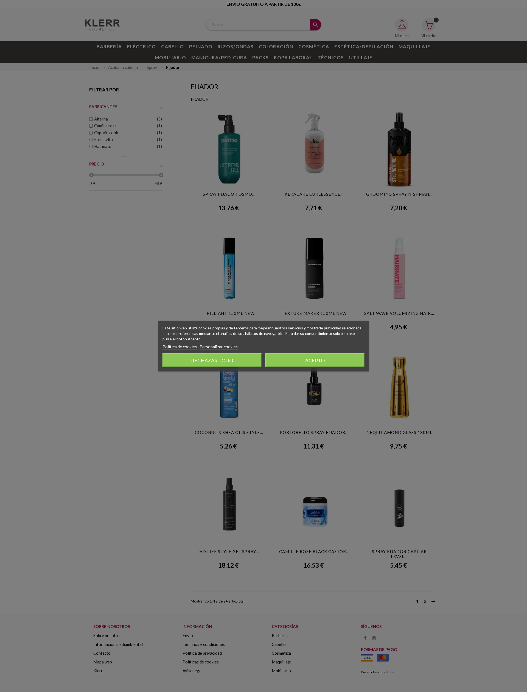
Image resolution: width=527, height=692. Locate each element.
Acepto (315, 360)
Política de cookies (179, 346)
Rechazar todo (212, 360)
